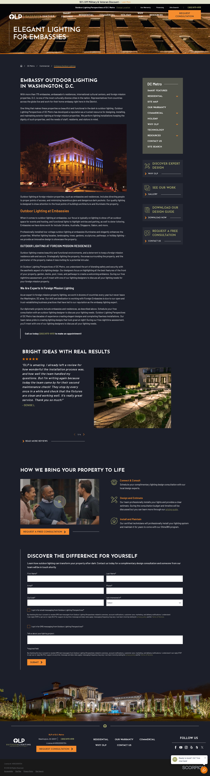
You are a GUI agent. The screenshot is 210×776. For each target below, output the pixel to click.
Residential (100, 739)
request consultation (184, 15)
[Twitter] (202, 747)
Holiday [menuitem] (126, 15)
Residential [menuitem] (86, 15)
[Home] (31, 16)
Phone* (109, 585)
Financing (160, 7)
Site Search (174, 7)
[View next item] (84, 434)
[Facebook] (175, 747)
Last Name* (111, 573)
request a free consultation (42, 532)
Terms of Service (158, 617)
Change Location (123, 7)
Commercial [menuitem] (107, 15)
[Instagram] (186, 747)
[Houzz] (196, 747)
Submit (34, 662)
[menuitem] (160, 90)
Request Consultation (54, 749)
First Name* (32, 573)
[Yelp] (191, 747)
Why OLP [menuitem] (140, 15)
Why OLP (100, 745)
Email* (30, 585)
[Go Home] (21, 66)
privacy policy (142, 617)
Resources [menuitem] (156, 15)
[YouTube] (180, 747)
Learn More (126, 2)
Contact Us (124, 745)
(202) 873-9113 (194, 7)
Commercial (147, 739)
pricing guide (172, 509)
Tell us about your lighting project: (41, 633)
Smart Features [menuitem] (67, 15)
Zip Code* (31, 597)
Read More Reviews (36, 441)
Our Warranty (145, 7)
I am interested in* (113, 597)
